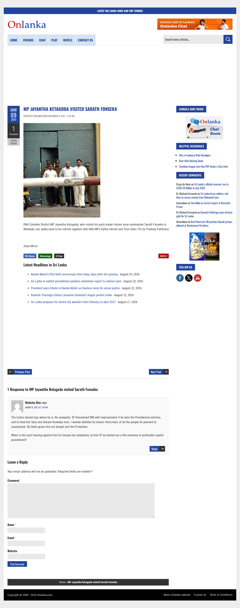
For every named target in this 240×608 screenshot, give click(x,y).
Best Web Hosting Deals (191, 161)
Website (12, 551)
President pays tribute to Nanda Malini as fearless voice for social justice (75, 288)
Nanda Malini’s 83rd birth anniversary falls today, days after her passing (74, 274)
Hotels (67, 40)
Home (13, 40)
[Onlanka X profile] (189, 276)
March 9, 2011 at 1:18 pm (36, 407)
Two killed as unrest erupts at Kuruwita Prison (203, 205)
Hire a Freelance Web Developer (195, 155)
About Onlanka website (177, 594)
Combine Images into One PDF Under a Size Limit (203, 166)
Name (12, 524)
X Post (59, 256)
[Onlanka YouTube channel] (197, 276)
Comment (13, 134)
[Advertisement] (120, 76)
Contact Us (200, 594)
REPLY (163, 256)
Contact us (85, 40)
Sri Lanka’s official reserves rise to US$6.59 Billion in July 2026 (202, 186)
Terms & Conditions (221, 594)
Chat (42, 40)
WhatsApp (45, 256)
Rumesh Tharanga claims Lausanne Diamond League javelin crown (71, 295)
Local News (13, 142)
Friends (28, 40)
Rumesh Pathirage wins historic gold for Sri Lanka (204, 214)
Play (54, 40)
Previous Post (22, 372)
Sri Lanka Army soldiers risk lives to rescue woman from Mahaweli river (202, 195)
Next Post (156, 372)
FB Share (30, 256)
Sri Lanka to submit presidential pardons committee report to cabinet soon (76, 281)
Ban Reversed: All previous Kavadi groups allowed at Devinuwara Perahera (204, 223)
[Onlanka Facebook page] (180, 276)
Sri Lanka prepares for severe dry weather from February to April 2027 (73, 302)
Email (12, 538)
